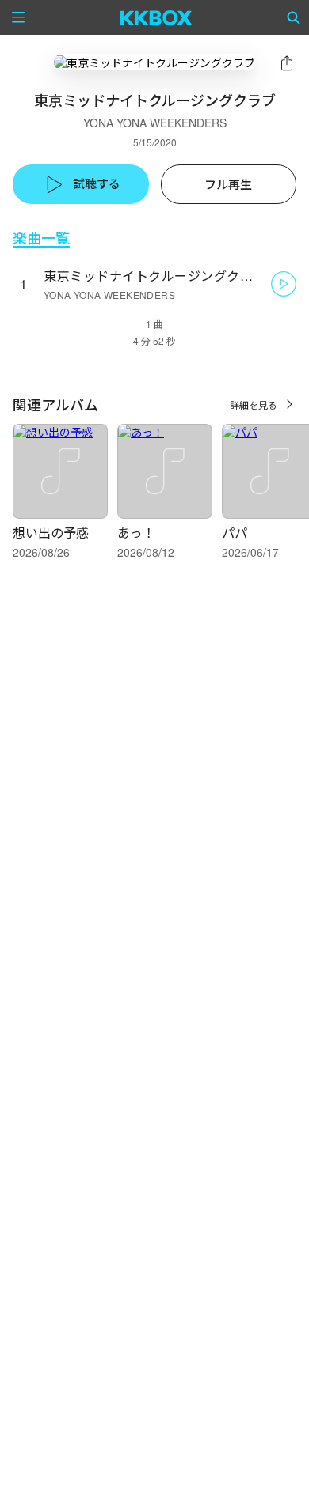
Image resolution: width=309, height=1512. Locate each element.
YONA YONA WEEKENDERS (155, 122)
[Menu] (18, 17)
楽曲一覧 (41, 238)
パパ (234, 533)
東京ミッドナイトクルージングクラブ (155, 275)
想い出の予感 (51, 533)
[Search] (293, 17)
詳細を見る (253, 404)
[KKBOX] (156, 17)
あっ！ (136, 533)
